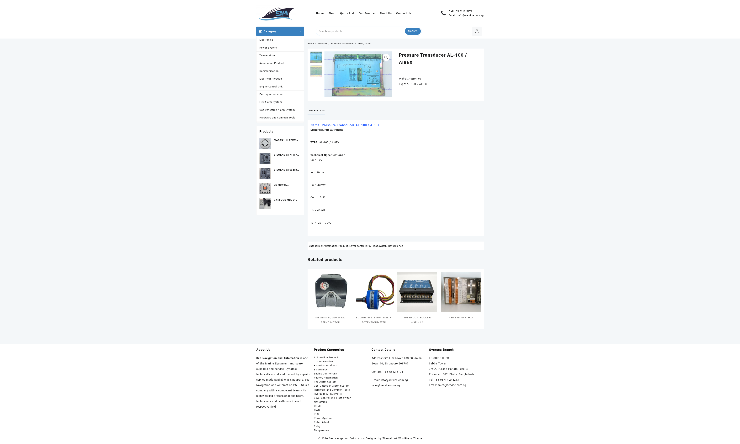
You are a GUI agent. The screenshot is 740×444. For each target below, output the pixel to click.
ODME (317, 406)
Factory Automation (271, 94)
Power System (268, 47)
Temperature (267, 55)
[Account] (477, 31)
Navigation (320, 401)
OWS (317, 410)
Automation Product (271, 63)
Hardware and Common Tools (277, 117)
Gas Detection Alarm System (277, 109)
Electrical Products (271, 78)
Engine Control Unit (271, 86)
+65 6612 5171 (463, 11)
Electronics (266, 39)
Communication (268, 71)
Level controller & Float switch (368, 245)
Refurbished (395, 245)
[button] (386, 57)
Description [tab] (316, 110)
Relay (317, 426)
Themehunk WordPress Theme (402, 438)
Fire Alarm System (270, 102)
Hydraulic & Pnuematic (328, 393)
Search (413, 31)
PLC (316, 414)
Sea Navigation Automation (347, 438)
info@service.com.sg (471, 15)
